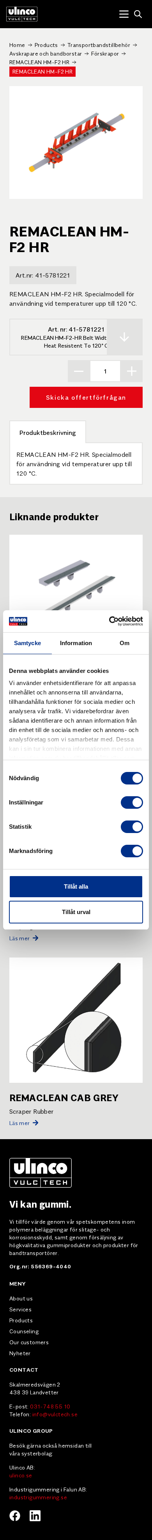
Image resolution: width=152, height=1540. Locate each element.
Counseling (24, 1331)
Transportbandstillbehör (98, 45)
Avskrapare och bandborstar (45, 53)
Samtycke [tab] (27, 643)
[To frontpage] (21, 14)
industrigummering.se (38, 1497)
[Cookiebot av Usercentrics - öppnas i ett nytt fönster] (109, 621)
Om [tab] (124, 643)
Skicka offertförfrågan (86, 397)
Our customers (29, 1342)
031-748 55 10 (50, 1406)
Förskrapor (105, 53)
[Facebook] (14, 1515)
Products (46, 45)
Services (20, 1309)
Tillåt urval (76, 912)
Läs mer (19, 938)
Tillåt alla (76, 886)
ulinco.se (20, 1475)
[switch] (132, 802)
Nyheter (20, 1353)
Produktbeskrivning (47, 432)
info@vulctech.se (55, 1414)
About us (21, 1298)
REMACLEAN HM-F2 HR (39, 62)
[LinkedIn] (35, 1515)
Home (17, 45)
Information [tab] (76, 643)
